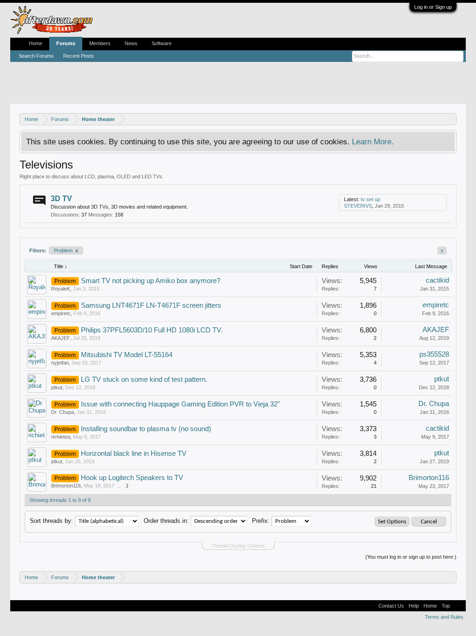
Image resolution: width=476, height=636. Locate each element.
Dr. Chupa (62, 412)
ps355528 (434, 354)
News (131, 43)
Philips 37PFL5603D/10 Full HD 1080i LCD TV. (152, 330)
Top (446, 606)
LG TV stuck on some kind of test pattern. (144, 379)
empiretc (61, 313)
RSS (334, 202)
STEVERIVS (358, 206)
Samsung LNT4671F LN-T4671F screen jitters (151, 305)
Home (35, 43)
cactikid (437, 280)
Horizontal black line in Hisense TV (133, 453)
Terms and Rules (444, 617)
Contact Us (391, 606)
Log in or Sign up (433, 7)
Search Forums (36, 56)
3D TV (61, 199)
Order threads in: (166, 520)
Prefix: (261, 520)
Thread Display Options (238, 545)
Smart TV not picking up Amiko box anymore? (150, 280)
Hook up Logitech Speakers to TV (132, 477)
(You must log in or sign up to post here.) (410, 557)
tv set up (370, 199)
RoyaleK (60, 288)
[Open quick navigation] (451, 119)
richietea (60, 437)
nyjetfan (60, 362)
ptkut (56, 387)
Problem (66, 250)
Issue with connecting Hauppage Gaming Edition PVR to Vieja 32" (180, 404)
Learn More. (373, 141)
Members (100, 43)
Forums (65, 43)
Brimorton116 (66, 485)
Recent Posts (78, 56)
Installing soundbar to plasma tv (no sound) (146, 429)
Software (162, 43)
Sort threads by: (51, 520)
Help (414, 606)
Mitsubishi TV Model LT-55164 (126, 355)
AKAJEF (60, 338)
